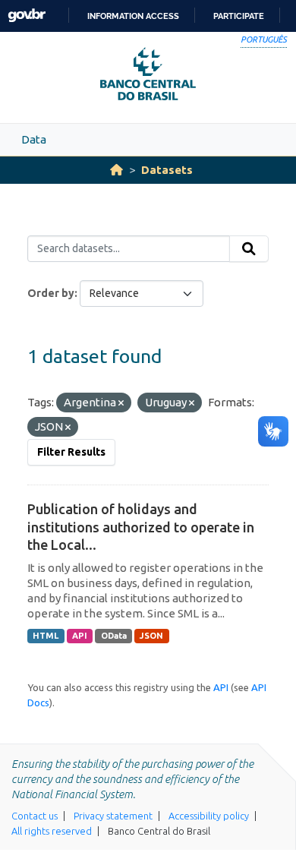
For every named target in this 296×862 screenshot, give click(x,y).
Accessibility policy (208, 815)
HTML (45, 635)
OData (114, 635)
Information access (133, 16)
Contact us (34, 815)
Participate (238, 16)
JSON (151, 635)
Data (33, 139)
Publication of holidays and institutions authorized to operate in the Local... (140, 526)
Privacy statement (113, 815)
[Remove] (121, 403)
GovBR (27, 15)
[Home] (116, 169)
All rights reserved (51, 831)
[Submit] (249, 249)
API (79, 635)
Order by (50, 293)
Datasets (167, 169)
